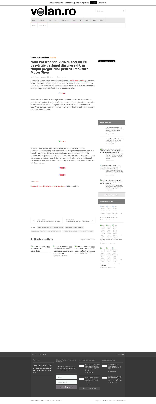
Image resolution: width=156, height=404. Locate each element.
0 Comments (60, 77)
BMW (56, 20)
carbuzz (36, 181)
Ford (80, 20)
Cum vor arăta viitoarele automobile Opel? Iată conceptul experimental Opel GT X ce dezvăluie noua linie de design (114, 156)
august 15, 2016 (113, 371)
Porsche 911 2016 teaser (86, 231)
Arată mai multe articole (112, 195)
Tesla (74, 20)
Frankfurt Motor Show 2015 (45, 227)
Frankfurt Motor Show (40, 57)
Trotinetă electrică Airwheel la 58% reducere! (49, 186)
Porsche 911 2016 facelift (38, 231)
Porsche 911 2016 (58, 227)
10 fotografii (104, 243)
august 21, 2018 (110, 175)
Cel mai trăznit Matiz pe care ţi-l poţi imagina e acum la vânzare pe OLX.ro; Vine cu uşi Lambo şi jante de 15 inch (115, 378)
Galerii (34, 25)
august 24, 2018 (110, 133)
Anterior (26, 251)
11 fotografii (104, 220)
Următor (99, 251)
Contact (104, 400)
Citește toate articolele (87, 239)
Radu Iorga (35, 77)
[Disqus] (63, 281)
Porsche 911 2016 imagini (54, 231)
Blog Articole (42, 25)
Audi (50, 20)
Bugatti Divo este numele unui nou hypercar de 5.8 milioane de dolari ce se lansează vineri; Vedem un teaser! (114, 172)
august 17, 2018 (110, 190)
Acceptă (94, 3)
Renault (87, 20)
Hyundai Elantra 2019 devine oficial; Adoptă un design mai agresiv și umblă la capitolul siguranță (114, 140)
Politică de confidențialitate (117, 400)
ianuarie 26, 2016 (113, 382)
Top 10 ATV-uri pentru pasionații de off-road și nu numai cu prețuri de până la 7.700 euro (114, 367)
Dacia (33, 20)
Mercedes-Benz (65, 20)
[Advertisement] (78, 42)
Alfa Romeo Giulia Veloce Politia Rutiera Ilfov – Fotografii (111, 240)
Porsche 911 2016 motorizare (70, 231)
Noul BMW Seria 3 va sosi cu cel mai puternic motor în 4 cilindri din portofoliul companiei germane (114, 187)
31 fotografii (104, 267)
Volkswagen (42, 20)
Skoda (94, 20)
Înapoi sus (121, 354)
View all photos (112, 220)
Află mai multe (102, 3)
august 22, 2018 (110, 160)
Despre (97, 400)
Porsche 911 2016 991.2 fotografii (74, 227)
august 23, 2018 (110, 143)
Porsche (52, 57)
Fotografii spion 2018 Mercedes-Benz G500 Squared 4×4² (110, 264)
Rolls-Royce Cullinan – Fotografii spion (109, 217)
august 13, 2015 (47, 77)
